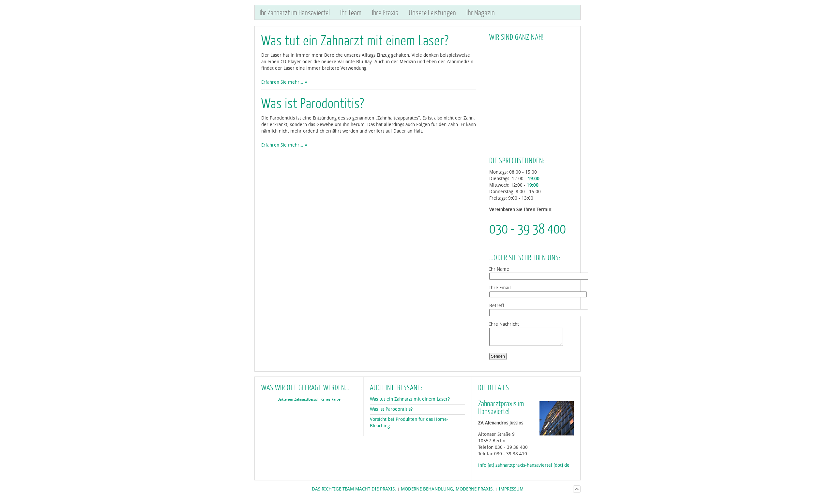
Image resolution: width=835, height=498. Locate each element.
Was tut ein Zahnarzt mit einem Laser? (355, 40)
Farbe (336, 399)
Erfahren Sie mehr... (282, 82)
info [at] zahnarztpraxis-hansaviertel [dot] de (523, 465)
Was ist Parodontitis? (312, 102)
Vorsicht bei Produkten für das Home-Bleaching (409, 423)
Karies (325, 399)
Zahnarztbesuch (306, 399)
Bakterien (285, 399)
